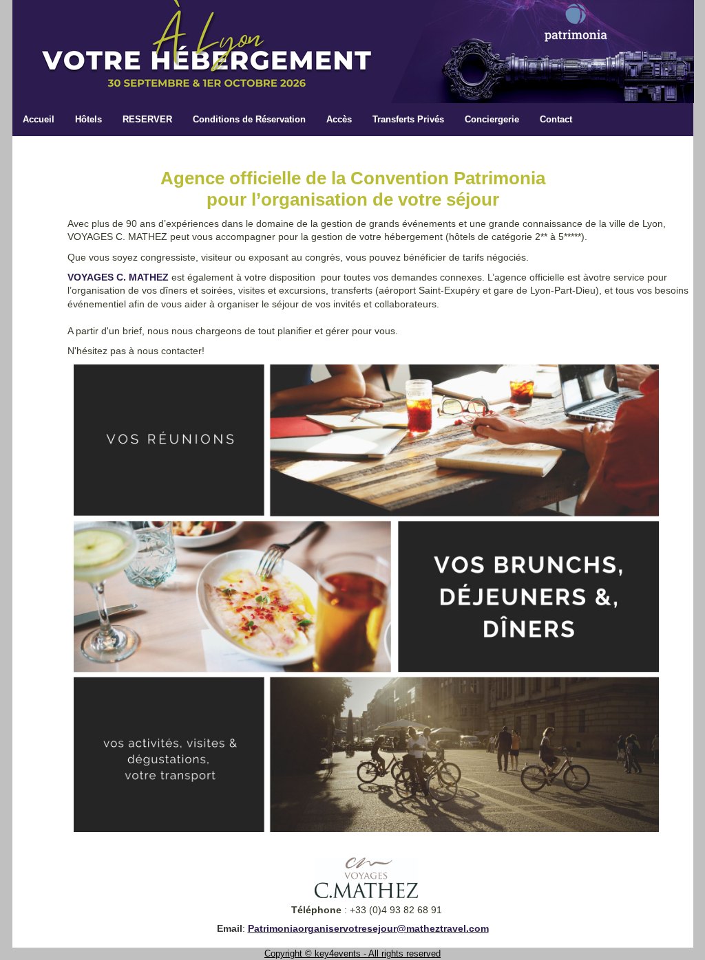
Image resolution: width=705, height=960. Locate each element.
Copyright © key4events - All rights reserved (352, 953)
